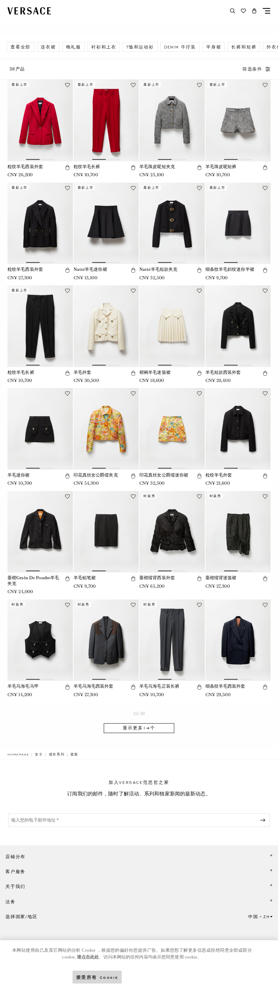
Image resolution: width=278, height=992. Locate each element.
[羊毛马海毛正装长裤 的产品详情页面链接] (172, 640)
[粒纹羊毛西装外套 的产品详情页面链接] (40, 120)
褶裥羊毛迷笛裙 (155, 372)
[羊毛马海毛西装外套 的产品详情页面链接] (106, 640)
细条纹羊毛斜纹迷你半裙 (229, 269)
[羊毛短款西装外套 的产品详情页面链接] (238, 326)
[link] (18, 754)
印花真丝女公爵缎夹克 (96, 475)
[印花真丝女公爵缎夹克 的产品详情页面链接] (106, 429)
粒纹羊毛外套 (218, 475)
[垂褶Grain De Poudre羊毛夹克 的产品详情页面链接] (40, 532)
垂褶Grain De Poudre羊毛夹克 (33, 580)
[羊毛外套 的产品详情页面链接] (106, 326)
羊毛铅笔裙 (85, 578)
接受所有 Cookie (97, 977)
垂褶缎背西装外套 (157, 578)
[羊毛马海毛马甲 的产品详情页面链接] (40, 640)
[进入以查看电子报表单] (264, 820)
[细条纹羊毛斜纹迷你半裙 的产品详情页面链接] (238, 223)
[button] (254, 11)
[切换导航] (266, 11)
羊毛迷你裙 (18, 475)
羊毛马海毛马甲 (23, 686)
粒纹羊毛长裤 (87, 166)
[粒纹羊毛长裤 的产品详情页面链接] (106, 120)
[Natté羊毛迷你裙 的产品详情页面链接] (106, 223)
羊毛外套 (82, 372)
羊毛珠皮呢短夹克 (157, 166)
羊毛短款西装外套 (223, 372)
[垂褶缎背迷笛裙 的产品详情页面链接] (238, 532)
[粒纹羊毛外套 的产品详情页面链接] (238, 429)
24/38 (139, 713)
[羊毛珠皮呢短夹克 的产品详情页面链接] (172, 120)
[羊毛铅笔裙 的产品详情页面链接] (106, 532)
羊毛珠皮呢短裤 (221, 166)
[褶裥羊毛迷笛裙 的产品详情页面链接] (172, 326)
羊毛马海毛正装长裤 (159, 686)
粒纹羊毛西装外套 (25, 166)
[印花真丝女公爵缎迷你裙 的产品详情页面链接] (172, 429)
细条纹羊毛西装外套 (225, 686)
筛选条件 (252, 69)
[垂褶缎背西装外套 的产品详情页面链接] (172, 532)
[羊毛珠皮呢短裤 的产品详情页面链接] (238, 120)
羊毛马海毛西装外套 (94, 686)
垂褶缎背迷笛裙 (221, 578)
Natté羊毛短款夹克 (158, 269)
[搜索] (232, 11)
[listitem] (20, 47)
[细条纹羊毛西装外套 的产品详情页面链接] (238, 640)
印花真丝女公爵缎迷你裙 (163, 475)
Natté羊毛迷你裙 (90, 269)
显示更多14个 (139, 728)
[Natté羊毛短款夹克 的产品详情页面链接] (172, 223)
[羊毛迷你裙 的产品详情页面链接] (40, 429)
